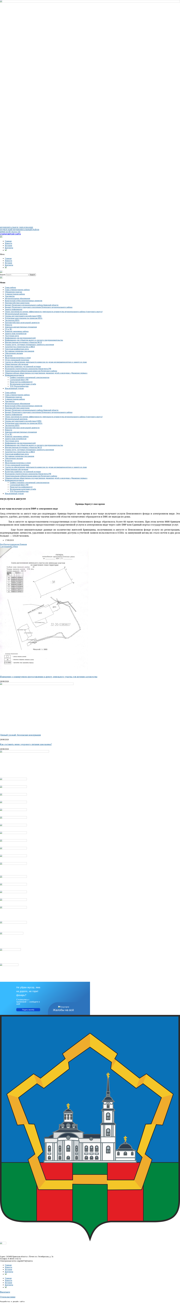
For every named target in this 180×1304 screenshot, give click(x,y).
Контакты (9, 248)
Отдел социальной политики (17, 360)
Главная (8, 241)
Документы (10, 296)
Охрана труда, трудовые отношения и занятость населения (29, 344)
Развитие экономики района (17, 331)
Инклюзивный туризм (14, 388)
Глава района (10, 287)
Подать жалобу (28, 1010)
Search (2, 275)
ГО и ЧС (8, 329)
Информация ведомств (14, 375)
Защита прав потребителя (15, 333)
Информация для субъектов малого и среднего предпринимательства (34, 340)
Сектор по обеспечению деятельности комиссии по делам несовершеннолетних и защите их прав (46, 362)
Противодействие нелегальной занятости (22, 323)
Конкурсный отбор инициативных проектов (23, 301)
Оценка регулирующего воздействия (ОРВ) (23, 316)
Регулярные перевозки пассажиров (19, 351)
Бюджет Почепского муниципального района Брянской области (31, 305)
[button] (90, 254)
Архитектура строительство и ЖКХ (20, 347)
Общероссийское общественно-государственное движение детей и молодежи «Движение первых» (46, 373)
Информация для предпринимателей (20, 338)
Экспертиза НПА (12, 320)
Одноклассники (7, 1297)
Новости (8, 243)
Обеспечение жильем (14, 353)
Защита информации (13, 309)
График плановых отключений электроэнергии (29, 377)
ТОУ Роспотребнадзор (19, 386)
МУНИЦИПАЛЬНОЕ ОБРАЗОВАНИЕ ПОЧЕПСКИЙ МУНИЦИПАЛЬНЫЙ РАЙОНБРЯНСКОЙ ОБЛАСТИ (19, 229)
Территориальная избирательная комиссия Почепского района (31, 371)
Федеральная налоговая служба (23, 384)
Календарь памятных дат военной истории (23, 366)
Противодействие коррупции (17, 303)
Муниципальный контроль (16, 314)
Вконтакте (5, 1292)
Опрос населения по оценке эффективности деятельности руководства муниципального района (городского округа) (53, 312)
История (8, 245)
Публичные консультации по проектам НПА (23, 318)
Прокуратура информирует (21, 382)
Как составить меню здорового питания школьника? (26, 744)
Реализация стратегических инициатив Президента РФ (28, 369)
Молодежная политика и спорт (18, 358)
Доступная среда (12, 336)
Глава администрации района (17, 290)
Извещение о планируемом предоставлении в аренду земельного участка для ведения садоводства (48, 676)
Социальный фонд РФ (19, 380)
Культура (8, 355)
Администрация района (15, 294)
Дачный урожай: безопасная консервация (20, 735)
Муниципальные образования (17, 298)
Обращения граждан (13, 292)
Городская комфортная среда (17, 349)
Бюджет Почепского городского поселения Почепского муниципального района (38, 307)
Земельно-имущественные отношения (21, 327)
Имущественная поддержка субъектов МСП (23, 342)
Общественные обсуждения (16, 364)
